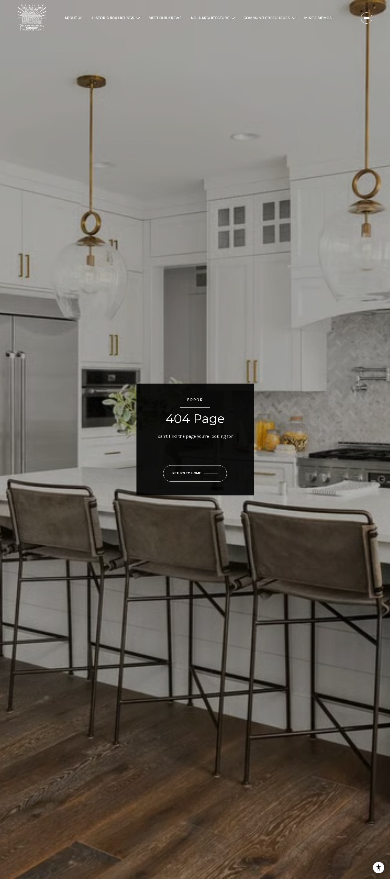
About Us (74, 17)
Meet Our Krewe (165, 17)
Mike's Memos (318, 17)
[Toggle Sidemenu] (366, 18)
